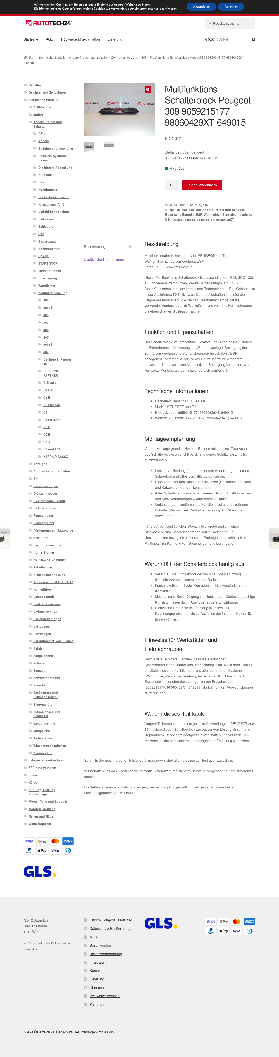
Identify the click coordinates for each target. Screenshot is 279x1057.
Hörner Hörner (43, 552)
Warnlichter (212, 214)
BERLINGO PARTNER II (51, 373)
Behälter (35, 85)
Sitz (41, 234)
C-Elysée (49, 382)
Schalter (39, 663)
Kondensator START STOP (53, 582)
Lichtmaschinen (45, 611)
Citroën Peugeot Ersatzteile (111, 919)
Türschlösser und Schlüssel (46, 714)
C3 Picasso (51, 405)
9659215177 (205, 219)
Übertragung (47, 278)
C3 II (46, 397)
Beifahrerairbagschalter (55, 148)
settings (153, 9)
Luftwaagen (42, 633)
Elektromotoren (44, 508)
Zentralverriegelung (124, 57)
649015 (190, 219)
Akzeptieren (201, 7)
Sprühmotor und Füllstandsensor (45, 694)
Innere (33, 775)
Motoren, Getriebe (42, 809)
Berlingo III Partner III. (57, 361)
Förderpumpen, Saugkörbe (53, 530)
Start (32, 57)
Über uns (97, 987)
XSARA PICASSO (55, 456)
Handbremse (47, 189)
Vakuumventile (44, 723)
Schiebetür (46, 226)
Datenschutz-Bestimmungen (111, 928)
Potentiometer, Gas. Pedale (53, 641)
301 (46, 315)
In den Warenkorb (202, 184)
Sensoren (40, 670)
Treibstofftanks (49, 271)
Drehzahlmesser (45, 493)
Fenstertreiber (43, 523)
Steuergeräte (42, 704)
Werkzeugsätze (40, 823)
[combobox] (230, 23)
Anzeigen (40, 464)
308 (144, 57)
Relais (38, 648)
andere (38, 114)
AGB (49, 39)
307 (46, 322)
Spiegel (43, 256)
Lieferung (115, 39)
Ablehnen (231, 7)
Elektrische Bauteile (52, 57)
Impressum (98, 962)
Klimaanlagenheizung (49, 574)
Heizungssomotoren (48, 545)
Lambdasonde (44, 596)
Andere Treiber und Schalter (88, 57)
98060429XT (225, 219)
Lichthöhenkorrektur (53, 211)
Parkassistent (48, 219)
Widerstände (42, 738)
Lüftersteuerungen (47, 619)
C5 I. (46, 427)
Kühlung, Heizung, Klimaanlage (42, 792)
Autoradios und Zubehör (51, 471)
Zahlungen (98, 1004)
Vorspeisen (41, 731)
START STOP (48, 263)
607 (46, 352)
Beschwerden (100, 945)
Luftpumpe (41, 626)
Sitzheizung (47, 241)
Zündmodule (42, 753)
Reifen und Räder (41, 816)
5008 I (47, 344)
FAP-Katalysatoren (42, 767)
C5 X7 (47, 442)
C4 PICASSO (52, 419)
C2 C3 (47, 390)
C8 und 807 (51, 449)
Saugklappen (43, 655)
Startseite (31, 39)
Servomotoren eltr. (47, 678)
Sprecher (40, 685)
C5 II (46, 434)
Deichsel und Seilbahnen (47, 92)
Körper (34, 782)
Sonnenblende (49, 248)
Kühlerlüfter (42, 589)
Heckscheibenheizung (54, 197)
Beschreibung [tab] (95, 246)
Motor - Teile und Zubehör (48, 801)
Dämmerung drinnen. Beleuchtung (54, 158)
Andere (43, 141)
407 (46, 337)
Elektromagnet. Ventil (49, 501)
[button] (148, 89)
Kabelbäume (42, 567)
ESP (199, 214)
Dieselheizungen (45, 486)
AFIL (41, 133)
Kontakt (95, 970)
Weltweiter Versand (105, 995)
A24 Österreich (39, 1032)
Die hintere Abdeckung (55, 167)
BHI (36, 478)
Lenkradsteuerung (47, 604)
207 (46, 300)
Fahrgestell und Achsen (46, 760)
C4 (45, 412)
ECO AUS (45, 175)
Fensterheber (43, 515)
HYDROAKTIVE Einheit (50, 560)
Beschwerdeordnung (106, 953)
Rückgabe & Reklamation (80, 39)
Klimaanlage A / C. (51, 204)
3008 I (47, 307)
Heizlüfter (40, 537)
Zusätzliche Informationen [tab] (104, 259)
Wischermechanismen (49, 745)
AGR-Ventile (42, 107)
